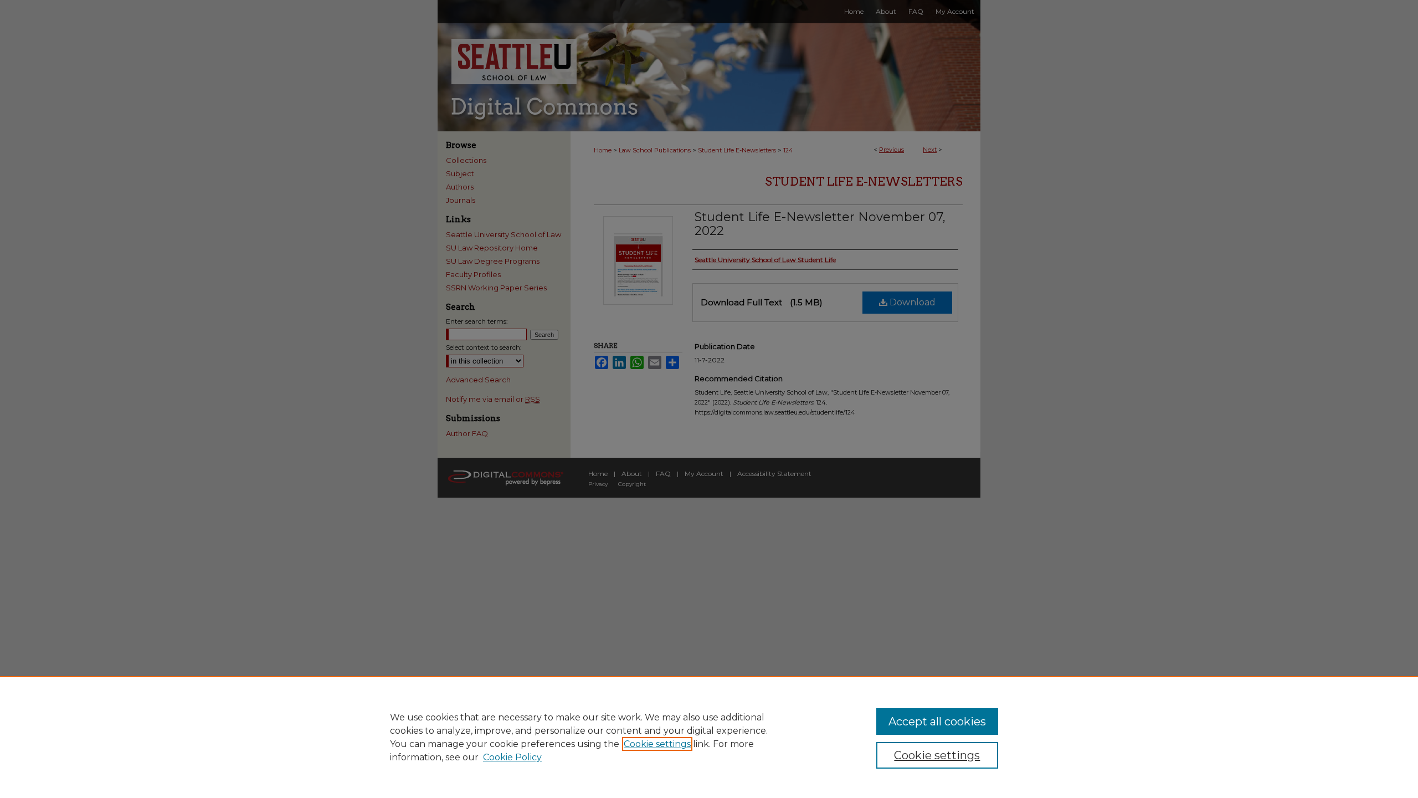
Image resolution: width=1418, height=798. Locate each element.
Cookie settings (657, 744)
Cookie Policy (512, 757)
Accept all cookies (937, 721)
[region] (709, 737)
